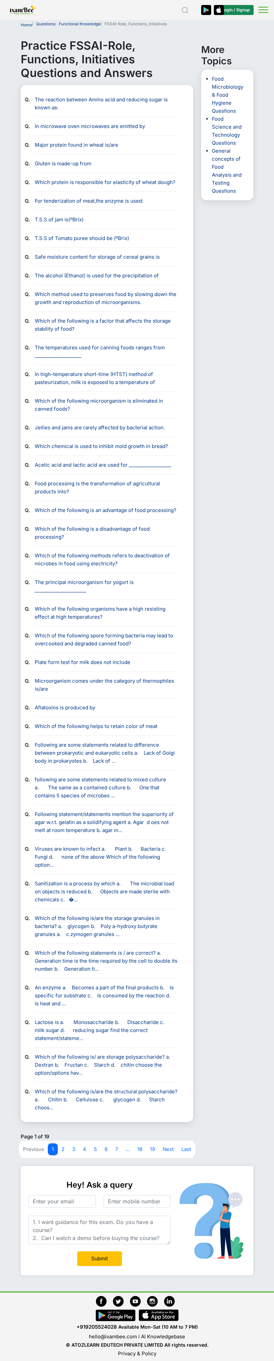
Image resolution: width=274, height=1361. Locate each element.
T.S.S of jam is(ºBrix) (59, 219)
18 (139, 1149)
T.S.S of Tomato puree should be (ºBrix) (82, 238)
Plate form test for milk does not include (82, 662)
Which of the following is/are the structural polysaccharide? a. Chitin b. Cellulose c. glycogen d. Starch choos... (106, 1099)
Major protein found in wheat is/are (76, 145)
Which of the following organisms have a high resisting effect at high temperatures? (100, 613)
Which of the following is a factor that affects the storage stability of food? (103, 325)
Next (168, 1149)
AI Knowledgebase (163, 1336)
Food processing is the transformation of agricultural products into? (97, 487)
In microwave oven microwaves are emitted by (90, 126)
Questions (45, 23)
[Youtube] (138, 1300)
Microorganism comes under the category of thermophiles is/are (104, 685)
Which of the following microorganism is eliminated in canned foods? (99, 405)
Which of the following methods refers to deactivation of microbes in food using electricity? (102, 559)
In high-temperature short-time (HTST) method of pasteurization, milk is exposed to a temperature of (95, 378)
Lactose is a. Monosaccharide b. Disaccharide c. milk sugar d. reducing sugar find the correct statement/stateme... (103, 1030)
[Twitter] (121, 1300)
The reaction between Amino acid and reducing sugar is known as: (101, 103)
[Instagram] (155, 1300)
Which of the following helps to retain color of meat (96, 726)
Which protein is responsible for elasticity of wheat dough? (105, 182)
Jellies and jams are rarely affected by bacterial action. (100, 427)
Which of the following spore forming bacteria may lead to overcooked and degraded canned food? (104, 639)
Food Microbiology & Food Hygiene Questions (227, 95)
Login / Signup (236, 9)
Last (186, 1149)
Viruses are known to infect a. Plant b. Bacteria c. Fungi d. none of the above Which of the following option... (104, 857)
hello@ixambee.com (113, 1336)
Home (26, 24)
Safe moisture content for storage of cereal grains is (97, 257)
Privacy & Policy (137, 1353)
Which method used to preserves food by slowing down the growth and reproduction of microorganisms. (105, 298)
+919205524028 (97, 1327)
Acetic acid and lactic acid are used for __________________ (103, 465)
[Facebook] (104, 1300)
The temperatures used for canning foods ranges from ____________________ (100, 351)
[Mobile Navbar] (262, 10)
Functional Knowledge (80, 23)
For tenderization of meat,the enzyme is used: (89, 201)
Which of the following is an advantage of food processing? (105, 510)
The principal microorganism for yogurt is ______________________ (84, 586)
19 (152, 1149)
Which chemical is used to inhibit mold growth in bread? (101, 446)
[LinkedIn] (171, 1300)
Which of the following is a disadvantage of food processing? (92, 533)
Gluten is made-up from (63, 163)
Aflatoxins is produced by (65, 707)
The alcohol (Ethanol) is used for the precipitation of (97, 275)
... (128, 1149)
